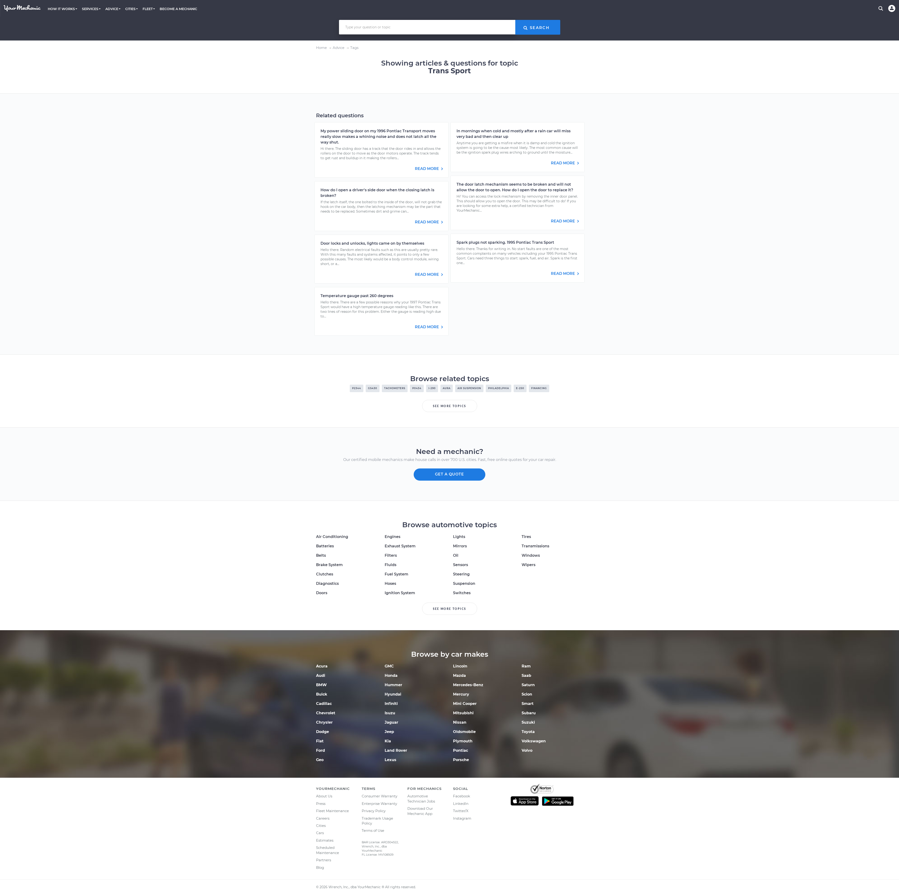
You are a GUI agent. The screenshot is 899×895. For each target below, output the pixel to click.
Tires (526, 536)
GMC (389, 666)
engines (392, 536)
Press (320, 803)
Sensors (460, 565)
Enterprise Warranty (379, 803)
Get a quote (449, 474)
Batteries (325, 546)
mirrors (460, 546)
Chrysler (324, 722)
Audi (320, 675)
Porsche (461, 760)
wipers (528, 565)
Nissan (459, 722)
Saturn (528, 685)
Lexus (390, 760)
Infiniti (391, 703)
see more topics (449, 406)
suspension (464, 583)
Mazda (459, 675)
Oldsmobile (464, 731)
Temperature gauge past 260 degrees (357, 296)
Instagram (462, 818)
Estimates (324, 840)
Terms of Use (373, 830)
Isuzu (390, 713)
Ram (526, 666)
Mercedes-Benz (468, 685)
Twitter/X (460, 811)
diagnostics (327, 583)
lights (459, 536)
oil (455, 555)
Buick (321, 694)
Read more (427, 168)
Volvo (527, 750)
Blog (320, 867)
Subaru (529, 713)
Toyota (528, 731)
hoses (390, 583)
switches (462, 593)
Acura (322, 666)
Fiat (320, 741)
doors (321, 593)
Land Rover (396, 750)
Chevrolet (325, 713)
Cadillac (324, 703)
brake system (329, 565)
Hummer (393, 685)
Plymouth (462, 741)
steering (461, 574)
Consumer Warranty (379, 796)
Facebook (461, 796)
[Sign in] (891, 8)
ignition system (400, 593)
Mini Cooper (465, 703)
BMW (321, 685)
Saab (526, 675)
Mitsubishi (463, 713)
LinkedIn (460, 803)
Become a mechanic (178, 9)
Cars (320, 833)
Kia (388, 741)
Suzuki (528, 722)
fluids (390, 565)
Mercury (461, 694)
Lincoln (460, 666)
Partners (323, 860)
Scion (527, 694)
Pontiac (460, 750)
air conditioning (332, 536)
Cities (321, 825)
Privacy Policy (374, 811)
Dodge (322, 731)
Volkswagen (534, 741)
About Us (324, 796)
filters (391, 555)
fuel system (396, 574)
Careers (322, 818)
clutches (324, 574)
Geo (320, 760)
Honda (391, 675)
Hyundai (393, 694)
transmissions (535, 546)
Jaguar (391, 722)
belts (321, 555)
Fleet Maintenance (332, 811)
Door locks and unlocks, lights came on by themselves (372, 243)
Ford (320, 750)
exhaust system (400, 546)
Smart (528, 703)
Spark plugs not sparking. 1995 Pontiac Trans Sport (505, 242)
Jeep (389, 731)
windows (531, 555)
